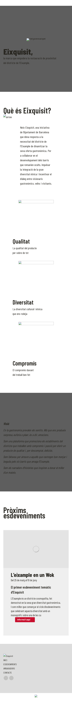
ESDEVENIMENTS (10, 664)
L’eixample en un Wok (32, 574)
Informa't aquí (23, 620)
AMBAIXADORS (9, 668)
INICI (5, 660)
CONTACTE (7, 672)
